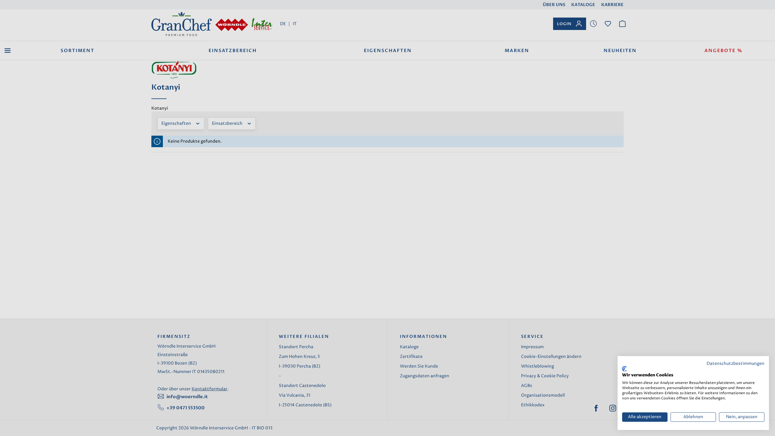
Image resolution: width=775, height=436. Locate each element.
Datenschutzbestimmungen (735, 363)
